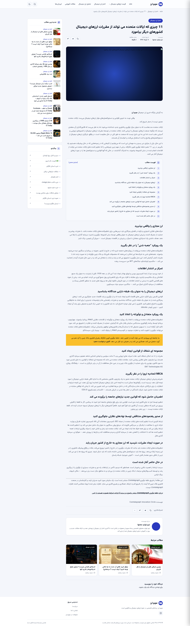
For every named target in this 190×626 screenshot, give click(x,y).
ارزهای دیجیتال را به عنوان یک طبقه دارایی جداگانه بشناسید (135, 182)
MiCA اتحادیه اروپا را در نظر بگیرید (143, 197)
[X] (68, 39)
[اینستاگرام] (161, 613)
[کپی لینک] (78, 39)
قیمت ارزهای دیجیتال (118, 4)
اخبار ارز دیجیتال (100, 4)
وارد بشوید (142, 587)
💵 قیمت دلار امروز (44, 161)
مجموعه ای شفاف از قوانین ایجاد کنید (142, 192)
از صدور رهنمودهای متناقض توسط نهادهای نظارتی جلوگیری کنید (133, 206)
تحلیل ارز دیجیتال (85, 4)
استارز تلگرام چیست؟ (44, 203)
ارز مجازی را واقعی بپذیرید (146, 168)
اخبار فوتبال (44, 177)
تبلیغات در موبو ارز (72, 615)
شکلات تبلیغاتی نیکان (44, 171)
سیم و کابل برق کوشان (44, 155)
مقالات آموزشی (70, 4)
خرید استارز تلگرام (44, 166)
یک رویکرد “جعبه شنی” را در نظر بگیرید (142, 173)
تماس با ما (74, 610)
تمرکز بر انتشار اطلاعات (147, 177)
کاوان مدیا (30, 623)
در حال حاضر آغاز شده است (145, 216)
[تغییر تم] (29, 4)
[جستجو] (35, 4)
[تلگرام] (73, 39)
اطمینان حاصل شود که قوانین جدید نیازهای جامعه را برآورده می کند (132, 201)
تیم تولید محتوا (158, 40)
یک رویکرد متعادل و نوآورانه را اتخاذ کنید (141, 187)
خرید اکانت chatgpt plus (44, 182)
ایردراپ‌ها (58, 4)
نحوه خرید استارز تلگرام (44, 198)
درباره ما (75, 606)
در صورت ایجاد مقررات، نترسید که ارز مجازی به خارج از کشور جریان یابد (131, 211)
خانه (130, 4)
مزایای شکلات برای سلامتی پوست (44, 193)
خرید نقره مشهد (44, 187)
